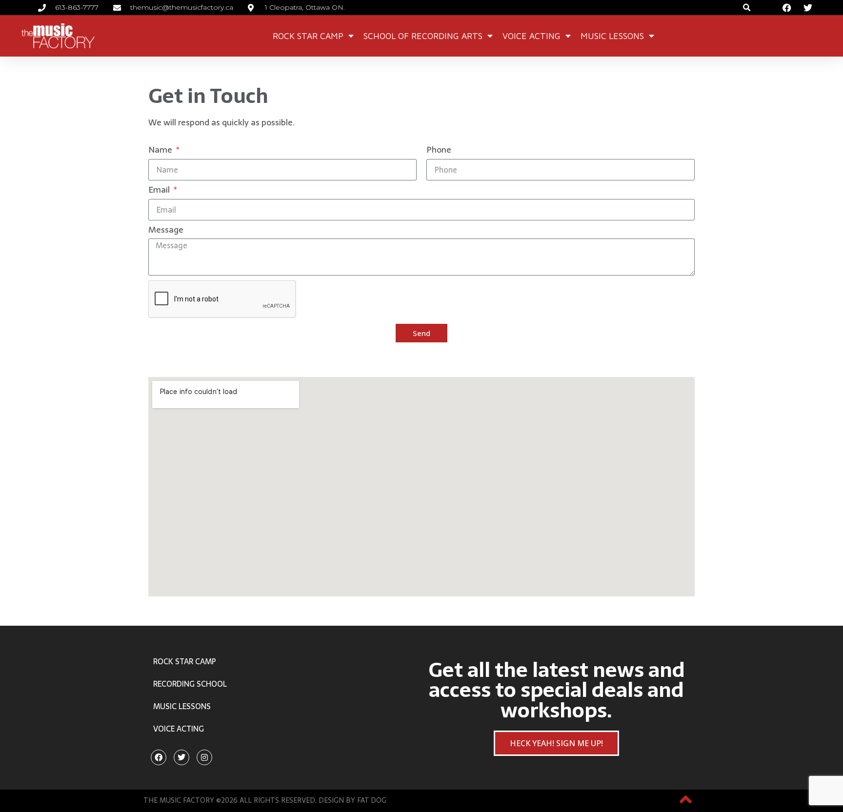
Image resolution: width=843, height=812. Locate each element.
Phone (438, 151)
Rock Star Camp (308, 36)
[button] (747, 7)
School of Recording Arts (422, 36)
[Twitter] (181, 757)
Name (161, 151)
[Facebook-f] (158, 757)
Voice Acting (531, 36)
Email (160, 191)
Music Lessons (612, 36)
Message (165, 231)
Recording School (190, 683)
